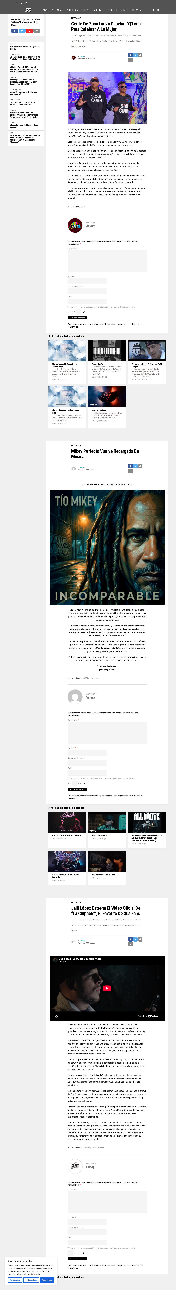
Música (71, 10)
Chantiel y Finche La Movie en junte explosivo (24, 126)
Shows (135, 10)
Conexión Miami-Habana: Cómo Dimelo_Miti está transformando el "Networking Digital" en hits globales (24, 115)
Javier (82, 56)
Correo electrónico (76, 286)
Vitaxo (54, 379)
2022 (82, 207)
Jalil (82, 1126)
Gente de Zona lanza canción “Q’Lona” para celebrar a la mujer (25, 22)
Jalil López (89, 1126)
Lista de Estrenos (117, 10)
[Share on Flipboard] (29, 31)
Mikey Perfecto (91, 667)
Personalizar (15, 1280)
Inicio (46, 10)
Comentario (73, 248)
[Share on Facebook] (14, 31)
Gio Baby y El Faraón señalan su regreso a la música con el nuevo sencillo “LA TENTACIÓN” (24, 82)
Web (69, 296)
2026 (82, 667)
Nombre (72, 276)
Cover (12, 89)
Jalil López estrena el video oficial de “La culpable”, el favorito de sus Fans (25, 58)
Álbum (97, 10)
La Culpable (99, 1126)
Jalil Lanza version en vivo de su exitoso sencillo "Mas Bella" (23, 103)
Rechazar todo (31, 1280)
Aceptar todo (47, 1280)
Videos (85, 10)
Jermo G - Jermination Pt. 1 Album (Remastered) (23, 93)
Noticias (57, 10)
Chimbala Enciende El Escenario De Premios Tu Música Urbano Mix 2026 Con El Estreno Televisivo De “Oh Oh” (24, 69)
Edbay (82, 919)
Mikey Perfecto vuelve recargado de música (25, 48)
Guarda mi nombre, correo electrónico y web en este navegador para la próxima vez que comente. (102, 307)
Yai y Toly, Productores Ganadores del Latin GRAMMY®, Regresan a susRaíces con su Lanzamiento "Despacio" (25, 138)
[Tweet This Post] (22, 31)
